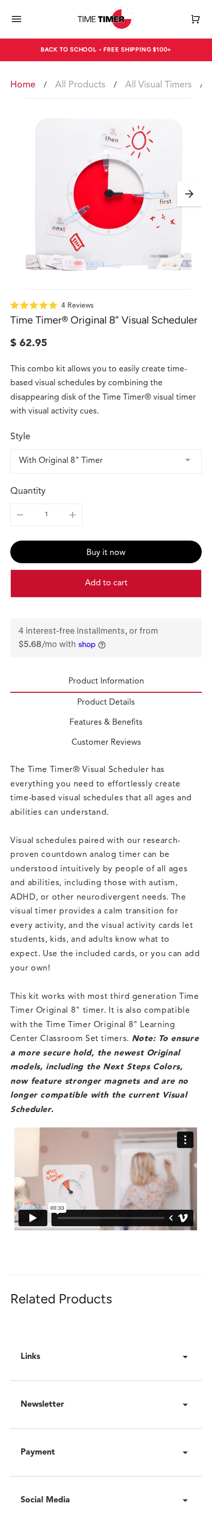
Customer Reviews (106, 743)
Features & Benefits (106, 723)
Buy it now (106, 553)
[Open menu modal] (16, 19)
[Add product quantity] (72, 515)
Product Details (106, 702)
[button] (189, 194)
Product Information (106, 681)
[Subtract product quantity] (20, 515)
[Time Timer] (106, 19)
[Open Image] (108, 194)
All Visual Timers (158, 84)
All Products (80, 84)
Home (23, 84)
